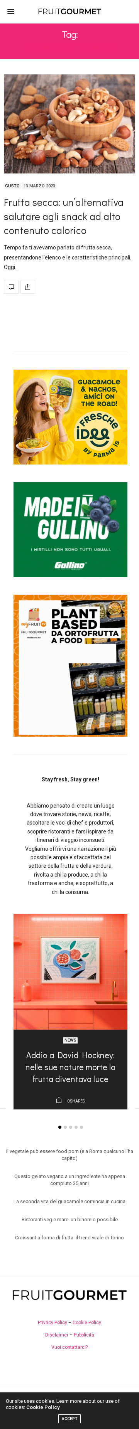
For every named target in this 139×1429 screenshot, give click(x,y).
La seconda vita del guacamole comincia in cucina (69, 1201)
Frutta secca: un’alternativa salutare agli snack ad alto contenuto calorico (64, 216)
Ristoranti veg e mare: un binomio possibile (70, 1219)
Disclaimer (56, 1335)
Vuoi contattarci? (69, 1347)
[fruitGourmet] (70, 11)
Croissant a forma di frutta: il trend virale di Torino (69, 1237)
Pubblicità (84, 1335)
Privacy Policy (52, 1322)
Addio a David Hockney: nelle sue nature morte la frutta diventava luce (70, 1066)
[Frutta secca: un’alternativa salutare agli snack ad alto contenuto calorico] (69, 123)
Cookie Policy (87, 1322)
